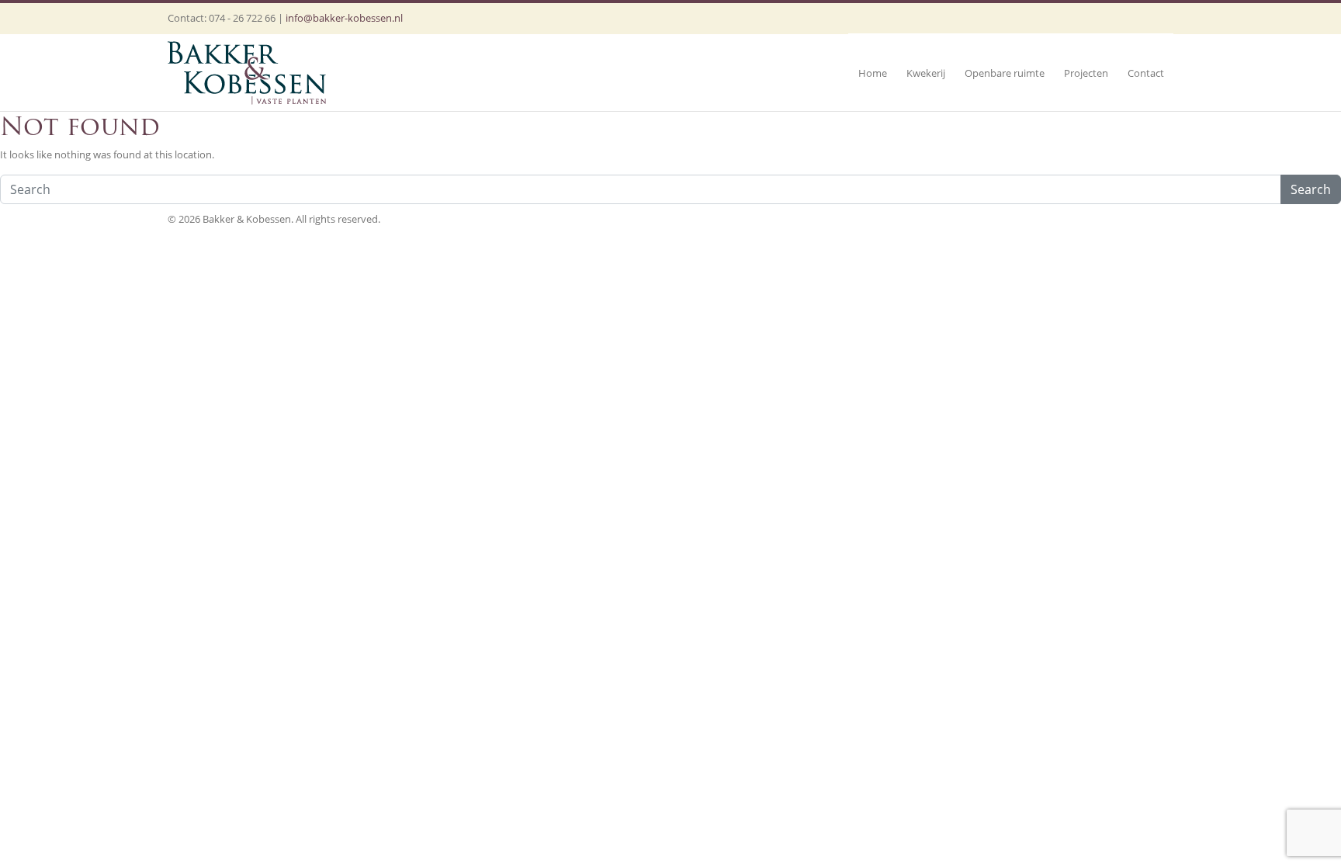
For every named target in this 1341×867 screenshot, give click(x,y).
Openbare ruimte (1005, 73)
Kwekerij (925, 73)
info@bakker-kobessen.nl (344, 18)
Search (1311, 189)
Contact (1146, 73)
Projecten (1086, 73)
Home (872, 73)
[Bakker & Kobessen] (247, 72)
